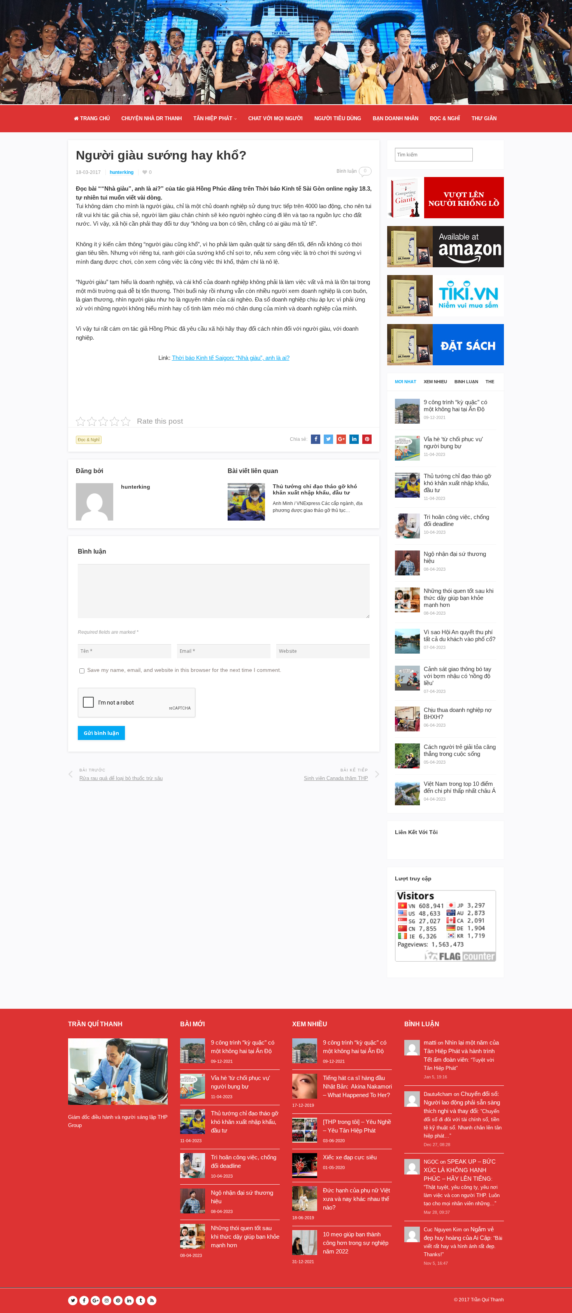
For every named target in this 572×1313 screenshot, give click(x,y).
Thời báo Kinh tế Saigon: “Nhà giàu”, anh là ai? (231, 357)
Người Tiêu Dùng (337, 118)
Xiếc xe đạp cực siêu (350, 1157)
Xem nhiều (435, 382)
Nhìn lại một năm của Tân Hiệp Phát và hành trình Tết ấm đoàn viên (461, 1051)
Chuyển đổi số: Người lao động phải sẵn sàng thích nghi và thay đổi (462, 1102)
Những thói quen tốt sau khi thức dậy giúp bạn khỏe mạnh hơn (245, 1236)
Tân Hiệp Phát (212, 118)
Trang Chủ (94, 118)
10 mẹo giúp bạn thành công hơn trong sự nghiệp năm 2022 (355, 1243)
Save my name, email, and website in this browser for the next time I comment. (184, 670)
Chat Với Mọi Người (275, 118)
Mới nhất (405, 382)
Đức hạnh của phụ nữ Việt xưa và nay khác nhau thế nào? (356, 1199)
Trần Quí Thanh (487, 1299)
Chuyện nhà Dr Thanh (151, 118)
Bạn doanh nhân (395, 118)
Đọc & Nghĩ (445, 118)
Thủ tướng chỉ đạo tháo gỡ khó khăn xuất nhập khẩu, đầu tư (315, 489)
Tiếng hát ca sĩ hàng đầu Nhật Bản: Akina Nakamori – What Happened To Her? (357, 1086)
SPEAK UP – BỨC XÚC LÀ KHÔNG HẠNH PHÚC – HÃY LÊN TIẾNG (460, 1170)
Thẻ (490, 382)
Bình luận (466, 382)
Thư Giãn (484, 118)
